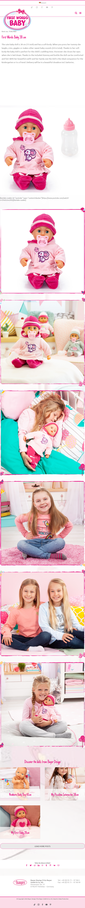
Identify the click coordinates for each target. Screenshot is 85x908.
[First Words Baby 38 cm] (17, 20)
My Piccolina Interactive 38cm (65, 782)
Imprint (55, 899)
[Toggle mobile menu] (80, 13)
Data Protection (64, 899)
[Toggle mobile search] (76, 13)
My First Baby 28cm (20, 820)
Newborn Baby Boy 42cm (20, 782)
